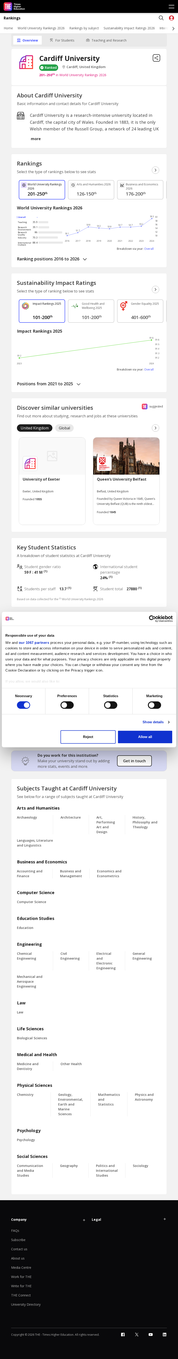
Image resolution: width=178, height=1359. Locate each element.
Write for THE (21, 1286)
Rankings (12, 18)
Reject (88, 737)
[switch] (67, 705)
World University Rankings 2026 (41, 28)
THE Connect (21, 1295)
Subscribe (18, 1240)
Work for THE (21, 1277)
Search (161, 18)
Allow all (145, 737)
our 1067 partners (34, 643)
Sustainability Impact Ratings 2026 (129, 28)
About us (18, 1258)
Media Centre (21, 1267)
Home (8, 28)
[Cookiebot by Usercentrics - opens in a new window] (152, 618)
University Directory (26, 1304)
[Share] (156, 58)
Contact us (19, 1249)
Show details (153, 722)
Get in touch (134, 760)
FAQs (15, 1230)
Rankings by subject (84, 28)
